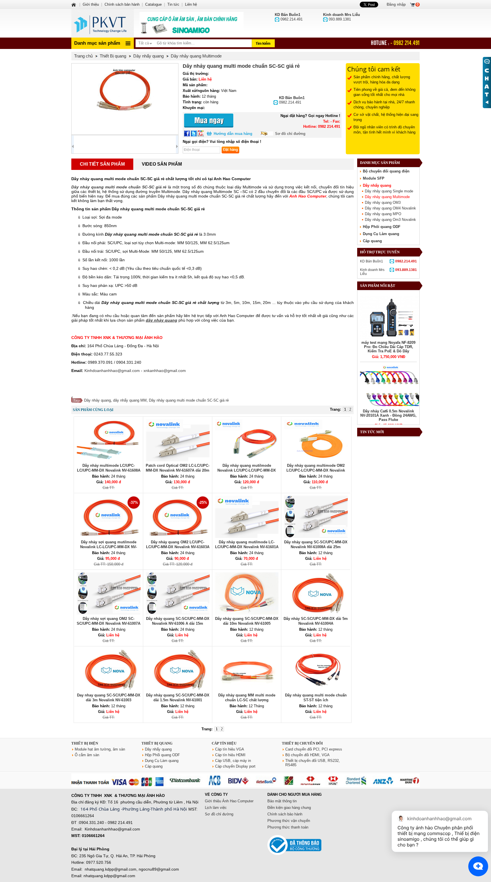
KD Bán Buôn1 (388, 261)
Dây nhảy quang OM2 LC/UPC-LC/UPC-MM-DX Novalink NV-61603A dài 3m (177, 547)
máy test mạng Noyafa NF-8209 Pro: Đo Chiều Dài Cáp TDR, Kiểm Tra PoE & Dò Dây (388, 346)
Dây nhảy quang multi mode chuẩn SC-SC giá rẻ (189, 400)
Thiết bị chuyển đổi (302, 743)
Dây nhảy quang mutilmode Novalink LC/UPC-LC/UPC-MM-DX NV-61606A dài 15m (246, 470)
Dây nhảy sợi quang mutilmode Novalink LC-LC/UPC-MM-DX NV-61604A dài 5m (108, 547)
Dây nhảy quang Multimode (387, 197)
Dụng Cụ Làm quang (381, 234)
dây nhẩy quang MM (130, 400)
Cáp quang (372, 241)
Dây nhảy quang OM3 (383, 202)
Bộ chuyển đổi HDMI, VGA (307, 755)
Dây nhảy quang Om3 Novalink (390, 219)
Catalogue (153, 4)
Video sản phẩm (162, 164)
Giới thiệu (91, 4)
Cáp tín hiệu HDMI (230, 755)
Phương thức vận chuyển (288, 821)
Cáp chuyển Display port (235, 766)
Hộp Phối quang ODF (381, 227)
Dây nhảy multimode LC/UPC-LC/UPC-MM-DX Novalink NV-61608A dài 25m (108, 470)
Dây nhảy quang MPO (383, 214)
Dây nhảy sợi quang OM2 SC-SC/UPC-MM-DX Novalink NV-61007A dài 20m (108, 623)
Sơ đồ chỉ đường (290, 133)
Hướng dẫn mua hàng (233, 133)
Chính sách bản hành (122, 4)
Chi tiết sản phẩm (102, 164)
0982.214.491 (292, 100)
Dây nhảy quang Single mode (389, 191)
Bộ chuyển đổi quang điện (386, 171)
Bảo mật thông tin (282, 801)
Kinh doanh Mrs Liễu (388, 272)
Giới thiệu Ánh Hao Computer (229, 801)
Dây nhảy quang (97, 400)
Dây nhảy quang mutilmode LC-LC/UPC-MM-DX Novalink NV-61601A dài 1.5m (246, 547)
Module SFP (373, 178)
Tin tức (173, 4)
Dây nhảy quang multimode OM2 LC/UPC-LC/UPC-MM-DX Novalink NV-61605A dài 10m (315, 470)
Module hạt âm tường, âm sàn (100, 749)
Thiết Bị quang (157, 743)
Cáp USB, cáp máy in (233, 760)
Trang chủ (83, 56)
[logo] (102, 23)
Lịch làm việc (216, 807)
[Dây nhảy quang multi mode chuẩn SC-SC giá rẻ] (124, 99)
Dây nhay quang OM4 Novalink (390, 208)
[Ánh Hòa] (74, 4)
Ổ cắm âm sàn (87, 755)
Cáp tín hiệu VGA (229, 749)
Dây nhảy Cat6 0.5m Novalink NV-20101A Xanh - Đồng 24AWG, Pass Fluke (388, 415)
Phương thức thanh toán (287, 827)
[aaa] (192, 23)
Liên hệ (191, 4)
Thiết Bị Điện (84, 743)
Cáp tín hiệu (224, 743)
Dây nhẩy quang (377, 185)
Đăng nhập (396, 4)
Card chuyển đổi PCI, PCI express (313, 749)
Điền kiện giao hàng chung (289, 807)
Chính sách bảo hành (284, 814)
